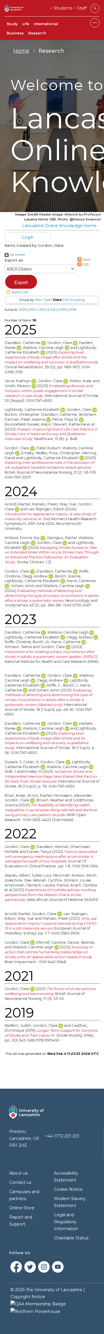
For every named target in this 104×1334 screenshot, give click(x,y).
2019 (73, 310)
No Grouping (74, 300)
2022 (53, 310)
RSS (85, 264)
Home (21, 51)
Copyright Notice (27, 1296)
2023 (43, 310)
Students (63, 8)
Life (25, 24)
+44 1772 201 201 (62, 1136)
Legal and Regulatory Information (66, 1221)
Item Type (43, 300)
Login (28, 237)
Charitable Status (71, 1238)
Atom (86, 259)
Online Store (21, 1207)
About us (18, 1173)
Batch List (19, 292)
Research (37, 33)
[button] (21, 282)
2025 (22, 310)
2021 (63, 310)
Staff (82, 8)
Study (12, 24)
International (46, 24)
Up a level (17, 255)
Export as (14, 260)
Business (15, 33)
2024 (33, 310)
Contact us (20, 1182)
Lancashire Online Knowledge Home (59, 225)
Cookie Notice (68, 1189)
